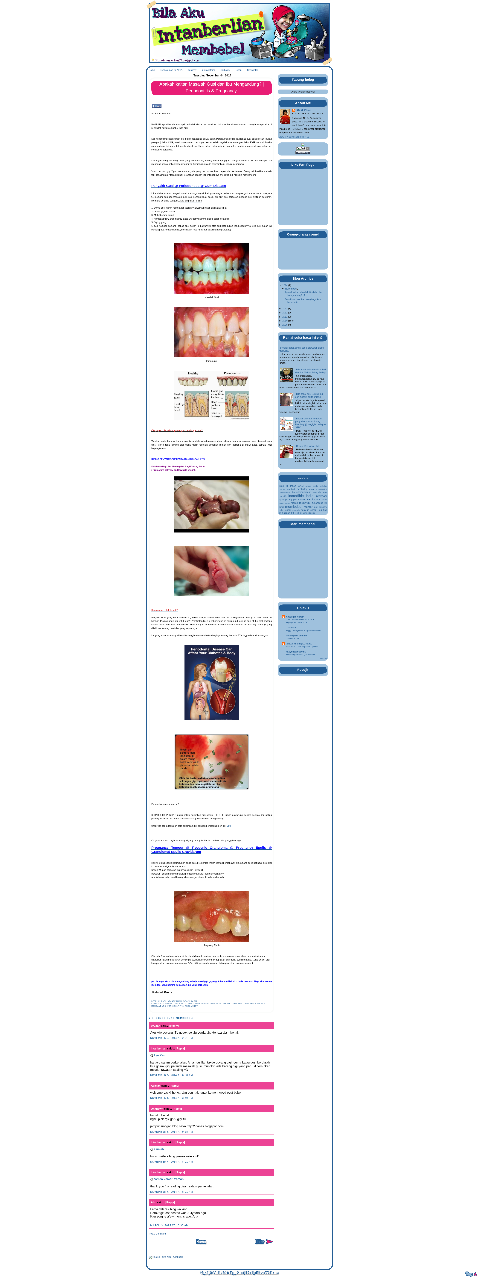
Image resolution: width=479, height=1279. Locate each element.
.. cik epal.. (291, 627)
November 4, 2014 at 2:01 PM (171, 1038)
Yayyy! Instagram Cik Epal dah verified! (303, 630)
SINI (229, 826)
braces (282, 489)
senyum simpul (309, 510)
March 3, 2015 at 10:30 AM (169, 1225)
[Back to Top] (471, 1274)
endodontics (321, 489)
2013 (285, 308)
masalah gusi (258, 1004)
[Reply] (174, 1025)
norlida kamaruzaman (168, 1179)
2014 (285, 285)
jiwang (288, 499)
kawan (317, 499)
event (314, 492)
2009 (285, 325)
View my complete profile (294, 137)
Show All (323, 659)
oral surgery (320, 507)
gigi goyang (208, 1004)
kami (310, 499)
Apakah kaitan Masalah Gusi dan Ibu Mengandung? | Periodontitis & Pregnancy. (211, 87)
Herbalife (225, 70)
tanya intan (252, 70)
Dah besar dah (292, 638)
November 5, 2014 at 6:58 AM (171, 1075)
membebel (293, 506)
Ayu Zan (159, 1055)
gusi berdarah (240, 1004)
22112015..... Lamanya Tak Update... (302, 646)
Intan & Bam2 (208, 70)
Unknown (157, 1108)
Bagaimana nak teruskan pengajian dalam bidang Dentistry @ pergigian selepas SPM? (310, 423)
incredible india (301, 496)
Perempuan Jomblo (296, 635)
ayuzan (155, 1025)
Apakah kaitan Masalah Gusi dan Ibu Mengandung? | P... (303, 294)
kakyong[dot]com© (296, 651)
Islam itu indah (287, 486)
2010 (285, 320)
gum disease (223, 1004)
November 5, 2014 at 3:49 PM (171, 1098)
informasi (321, 496)
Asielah (156, 1085)
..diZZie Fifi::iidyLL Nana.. (299, 643)
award (308, 486)
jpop (295, 499)
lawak (287, 503)
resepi (288, 510)
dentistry (194, 1004)
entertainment (303, 492)
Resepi (238, 70)
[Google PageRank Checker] (302, 150)
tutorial (312, 513)
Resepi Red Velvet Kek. (308, 446)
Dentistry (191, 70)
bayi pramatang (169, 1004)
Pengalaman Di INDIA (171, 70)
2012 (285, 312)
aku (301, 485)
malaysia (304, 502)
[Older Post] (263, 1245)
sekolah (296, 510)
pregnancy (191, 1006)
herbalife (283, 496)
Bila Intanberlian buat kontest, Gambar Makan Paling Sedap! (310, 371)
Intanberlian (158, 1048)
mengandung (158, 1006)
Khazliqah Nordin (295, 616)
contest (291, 489)
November (290, 288)
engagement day (287, 492)
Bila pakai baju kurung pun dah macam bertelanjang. (309, 395)
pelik (281, 510)
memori (308, 506)
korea (324, 499)
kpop (281, 503)
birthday (323, 486)
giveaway (322, 492)
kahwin (302, 499)
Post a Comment (157, 1233)
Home (152, 70)
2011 (285, 316)
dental (183, 1004)
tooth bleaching (302, 513)
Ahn (153, 1202)
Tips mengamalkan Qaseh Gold (300, 654)
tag (320, 510)
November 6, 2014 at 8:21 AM (171, 1161)
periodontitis (175, 1006)
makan (294, 503)
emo (311, 489)
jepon (281, 500)
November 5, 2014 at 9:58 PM (171, 1131)
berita (315, 486)
